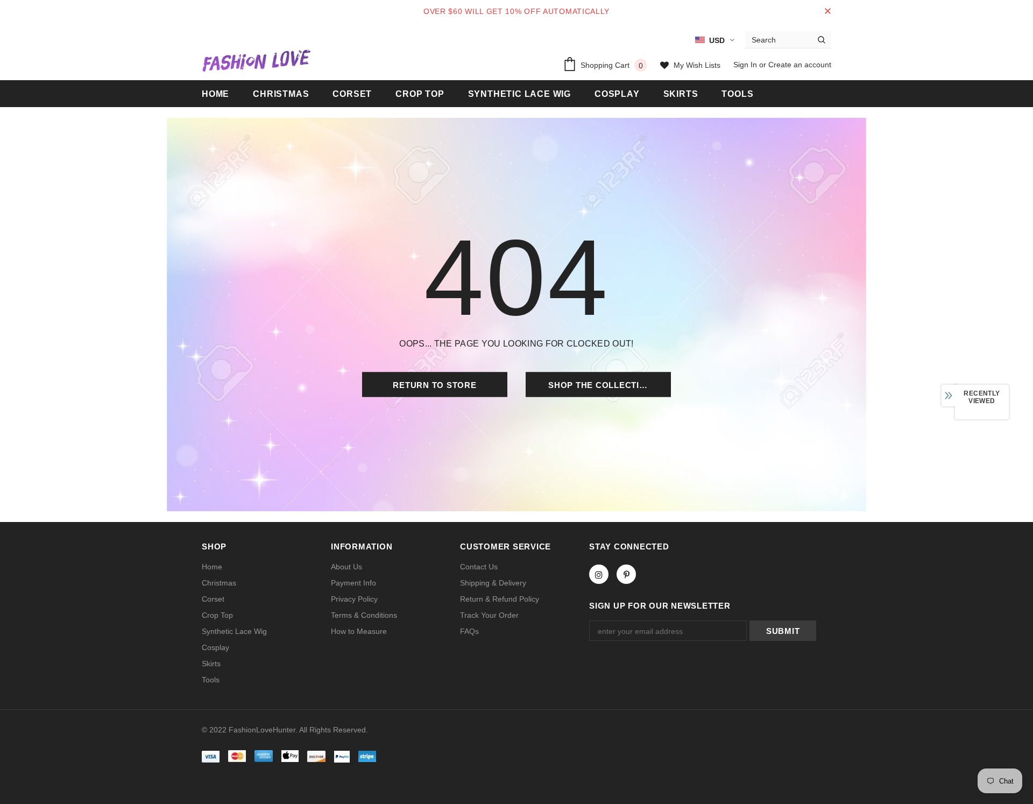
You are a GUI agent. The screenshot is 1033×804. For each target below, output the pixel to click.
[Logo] (256, 60)
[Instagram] (599, 574)
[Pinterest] (626, 574)
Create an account (799, 64)
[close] (827, 11)
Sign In (746, 64)
